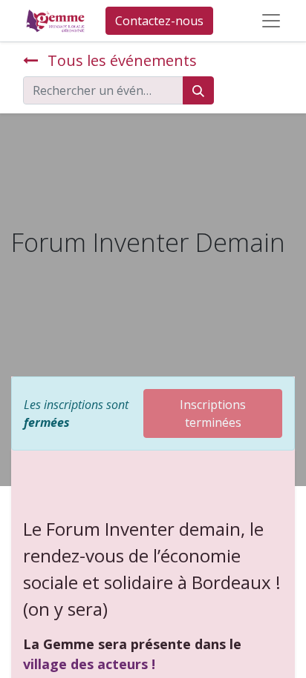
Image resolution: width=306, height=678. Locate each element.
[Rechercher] (198, 90)
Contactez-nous (159, 21)
